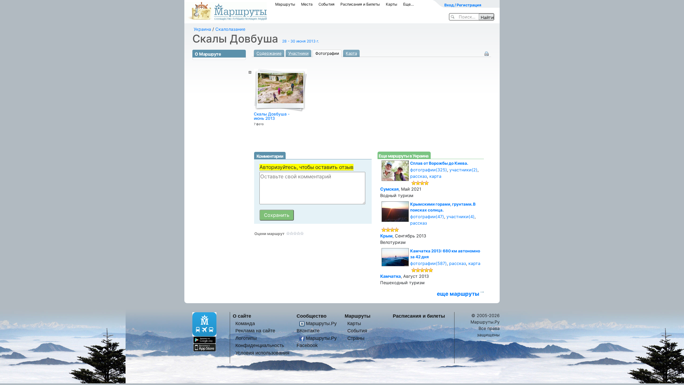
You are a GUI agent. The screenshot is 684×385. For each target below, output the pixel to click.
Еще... (408, 4)
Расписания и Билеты (360, 4)
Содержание (269, 53)
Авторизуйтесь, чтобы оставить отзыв (306, 167)
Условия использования (262, 353)
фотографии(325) (428, 169)
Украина (202, 29)
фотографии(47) (427, 216)
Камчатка (390, 276)
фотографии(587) (428, 263)
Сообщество (312, 316)
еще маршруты (458, 293)
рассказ (418, 176)
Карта (351, 53)
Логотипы (246, 338)
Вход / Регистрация (462, 5)
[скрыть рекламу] (250, 72)
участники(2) (463, 169)
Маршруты (285, 4)
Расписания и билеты (419, 316)
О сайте (242, 316)
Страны (355, 338)
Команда (245, 323)
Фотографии (327, 53)
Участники (298, 53)
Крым (386, 235)
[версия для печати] (486, 53)
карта (435, 176)
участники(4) (460, 216)
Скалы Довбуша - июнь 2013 (272, 116)
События (326, 4)
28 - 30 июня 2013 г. (300, 41)
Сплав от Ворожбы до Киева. (439, 163)
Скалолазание (230, 29)
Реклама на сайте (255, 330)
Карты (391, 4)
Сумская (389, 189)
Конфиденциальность (259, 345)
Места (307, 4)
